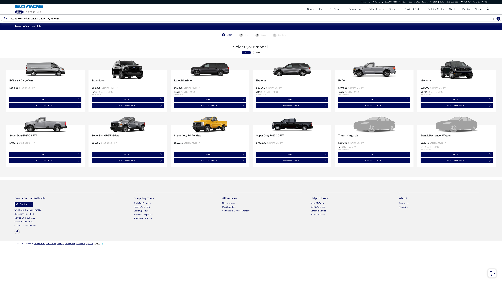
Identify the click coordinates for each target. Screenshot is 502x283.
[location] (462, 2)
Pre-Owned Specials (143, 218)
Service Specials (318, 215)
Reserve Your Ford (142, 207)
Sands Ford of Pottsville (24, 244)
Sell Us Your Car (318, 207)
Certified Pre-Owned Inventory (235, 211)
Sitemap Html (70, 244)
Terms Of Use (51, 244)
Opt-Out (89, 244)
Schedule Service (318, 211)
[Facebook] (17, 231)
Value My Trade (317, 203)
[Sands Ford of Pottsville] (37, 9)
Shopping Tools (144, 198)
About (403, 198)
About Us (403, 207)
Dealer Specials (141, 211)
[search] (488, 9)
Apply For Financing (142, 203)
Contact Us (25, 204)
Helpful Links (319, 198)
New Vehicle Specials (143, 215)
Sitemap (60, 244)
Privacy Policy (39, 244)
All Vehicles (229, 198)
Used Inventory (229, 207)
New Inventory (228, 203)
